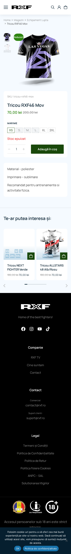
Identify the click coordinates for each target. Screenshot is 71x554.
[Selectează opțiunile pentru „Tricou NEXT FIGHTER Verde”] (31, 256)
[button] (26, 284)
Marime (12, 123)
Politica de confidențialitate (41, 548)
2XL (52, 130)
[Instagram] (31, 329)
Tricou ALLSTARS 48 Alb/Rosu (52, 267)
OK (17, 548)
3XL (18, 256)
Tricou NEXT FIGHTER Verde (17, 267)
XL (43, 130)
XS (11, 130)
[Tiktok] (48, 329)
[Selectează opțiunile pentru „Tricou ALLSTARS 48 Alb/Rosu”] (63, 256)
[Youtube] (39, 329)
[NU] (66, 541)
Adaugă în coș (47, 149)
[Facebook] (23, 329)
